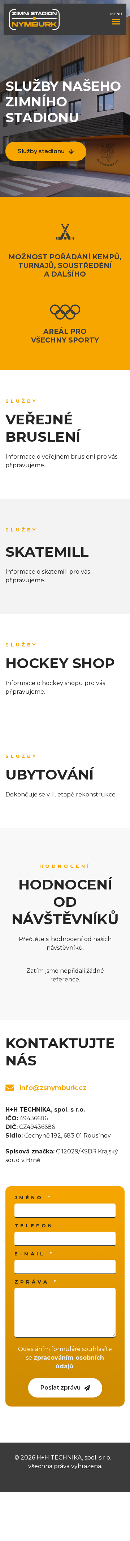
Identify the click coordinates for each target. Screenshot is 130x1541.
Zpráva (33, 1282)
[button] (116, 21)
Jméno (30, 1197)
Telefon (34, 1225)
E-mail (31, 1254)
